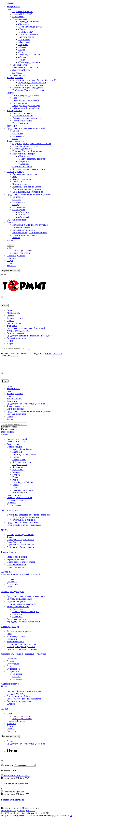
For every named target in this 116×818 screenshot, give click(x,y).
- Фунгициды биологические (32, 82)
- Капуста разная (26, 37)
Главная (10, 741)
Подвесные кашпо (21, 123)
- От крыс (22, 214)
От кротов (17, 674)
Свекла (15, 485)
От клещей (17, 133)
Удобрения (12, 126)
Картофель (17, 467)
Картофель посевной (22, 11)
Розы (14, 176)
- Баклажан (23, 24)
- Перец (21, 49)
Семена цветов (19, 65)
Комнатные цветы (21, 184)
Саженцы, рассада (15, 171)
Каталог (9, 429)
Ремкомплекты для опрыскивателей (29, 232)
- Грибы (22, 29)
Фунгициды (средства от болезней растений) (34, 80)
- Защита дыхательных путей (32, 159)
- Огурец (22, 47)
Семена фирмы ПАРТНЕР (25, 67)
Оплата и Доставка (16, 255)
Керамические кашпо (22, 115)
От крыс (16, 676)
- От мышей (24, 217)
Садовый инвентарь (16, 220)
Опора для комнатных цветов (26, 118)
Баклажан (17, 452)
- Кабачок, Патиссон (28, 34)
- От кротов (23, 212)
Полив (10, 222)
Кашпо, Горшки (14, 110)
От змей (16, 131)
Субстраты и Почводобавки (25, 108)
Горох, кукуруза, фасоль (24, 454)
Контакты (11, 265)
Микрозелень (13, 6)
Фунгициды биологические (25, 517)
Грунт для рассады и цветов (25, 100)
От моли (16, 199)
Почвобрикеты (19, 103)
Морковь (16, 472)
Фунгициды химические (24, 520)
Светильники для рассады (25, 146)
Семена (10, 9)
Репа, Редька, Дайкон (22, 482)
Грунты (10, 93)
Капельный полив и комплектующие (30, 225)
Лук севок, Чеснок (21, 70)
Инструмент (18, 609)
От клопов (17, 197)
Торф (14, 98)
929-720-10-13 (9, 356)
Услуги (10, 240)
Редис (15, 480)
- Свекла (22, 57)
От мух (15, 204)
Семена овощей (20, 19)
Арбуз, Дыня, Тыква (22, 449)
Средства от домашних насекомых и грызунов (29, 194)
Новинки (11, 258)
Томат (15, 487)
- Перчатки (23, 161)
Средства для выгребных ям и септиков (31, 143)
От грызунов (18, 209)
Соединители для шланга (24, 235)
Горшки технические (22, 113)
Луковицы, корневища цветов (26, 187)
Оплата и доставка (16, 810)
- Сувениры (23, 164)
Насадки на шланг (21, 227)
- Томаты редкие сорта (29, 62)
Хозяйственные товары (23, 154)
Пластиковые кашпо (22, 120)
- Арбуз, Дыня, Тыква (28, 21)
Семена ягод (18, 16)
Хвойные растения (21, 179)
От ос (15, 138)
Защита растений (15, 77)
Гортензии (17, 181)
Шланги (16, 237)
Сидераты (17, 72)
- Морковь (23, 44)
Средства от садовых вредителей (28, 87)
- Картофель (24, 39)
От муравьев (18, 202)
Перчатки (17, 614)
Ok (71, 815)
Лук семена (17, 469)
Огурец (16, 474)
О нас (9, 248)
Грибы (15, 457)
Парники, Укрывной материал (27, 151)
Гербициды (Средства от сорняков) (29, 90)
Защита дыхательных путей (25, 611)
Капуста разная (19, 464)
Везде (9, 310)
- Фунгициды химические (30, 85)
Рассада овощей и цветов (24, 174)
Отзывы (11, 263)
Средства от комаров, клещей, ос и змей (26, 128)
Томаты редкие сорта (22, 490)
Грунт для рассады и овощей (26, 105)
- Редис (21, 52)
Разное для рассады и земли (25, 95)
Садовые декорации (22, 148)
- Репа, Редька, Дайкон (29, 54)
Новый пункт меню (22, 250)
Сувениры (17, 616)
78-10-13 (53, 353)
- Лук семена (24, 42)
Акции (10, 260)
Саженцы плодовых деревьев (26, 189)
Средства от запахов (22, 166)
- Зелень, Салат (25, 32)
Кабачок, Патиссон (21, 462)
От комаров (18, 136)
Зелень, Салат (19, 459)
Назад (10, 4)
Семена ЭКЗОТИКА (22, 14)
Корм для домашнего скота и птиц (29, 169)
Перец (15, 477)
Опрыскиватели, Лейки (23, 230)
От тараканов (18, 207)
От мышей (17, 679)
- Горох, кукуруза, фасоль (30, 27)
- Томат (21, 60)
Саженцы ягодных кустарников (27, 192)
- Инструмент (24, 156)
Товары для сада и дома (18, 141)
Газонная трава (19, 75)
